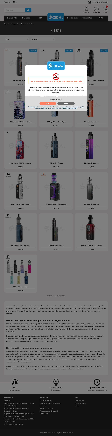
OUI (47, 103)
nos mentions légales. (51, 107)
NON (66, 103)
